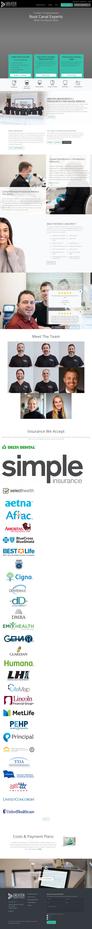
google (65, 304)
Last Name (68, 899)
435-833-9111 (66, 142)
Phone (67, 902)
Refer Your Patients (54, 183)
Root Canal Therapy (71, 75)
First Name (49, 899)
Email (48, 902)
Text (49, 917)
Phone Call (50, 915)
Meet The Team (46, 75)
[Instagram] (12, 911)
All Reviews (57, 327)
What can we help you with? (52, 906)
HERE (40, 849)
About (56, 4)
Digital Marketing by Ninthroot (14, 923)
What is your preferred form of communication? (55, 913)
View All (46, 819)
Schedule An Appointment (20, 75)
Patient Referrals (32, 902)
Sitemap (29, 905)
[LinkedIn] (10, 911)
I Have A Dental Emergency (16, 148)
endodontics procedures (72, 228)
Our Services (51, 117)
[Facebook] (8, 911)
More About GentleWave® (46, 878)
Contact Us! (51, 922)
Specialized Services (40, 4)
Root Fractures (31, 897)
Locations (50, 4)
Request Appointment (71, 327)
